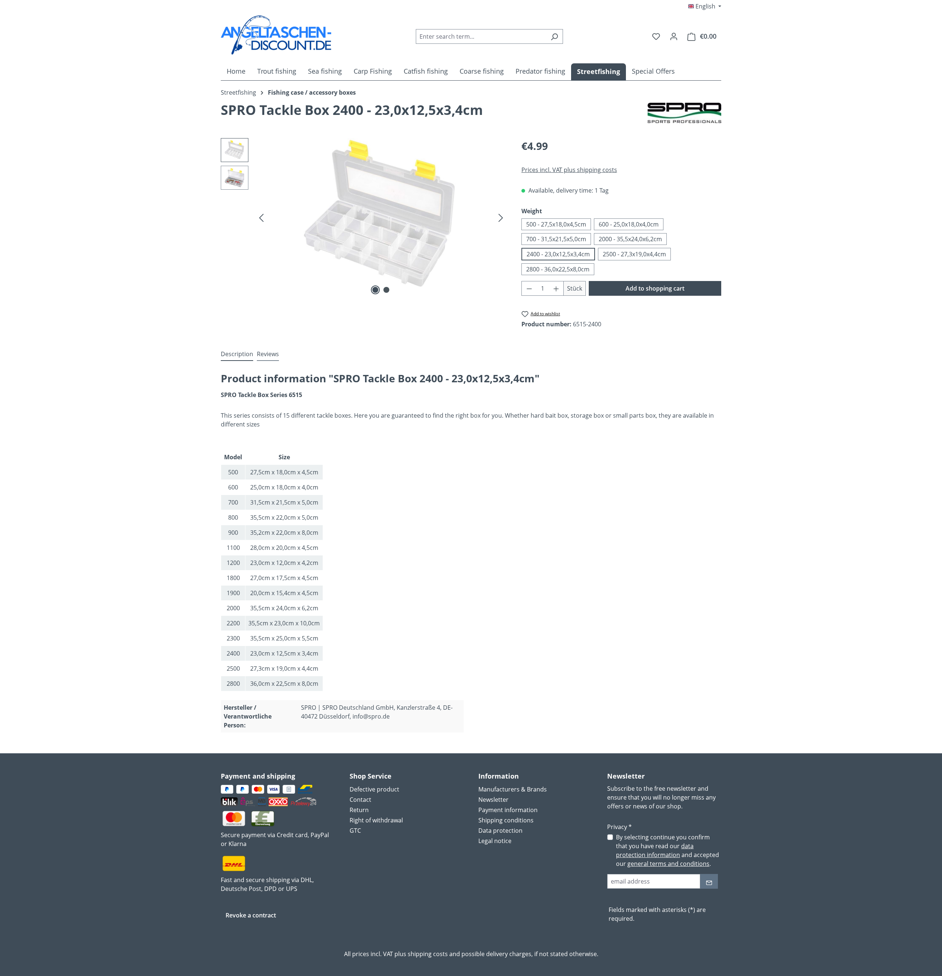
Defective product (374, 789)
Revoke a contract (251, 915)
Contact (360, 800)
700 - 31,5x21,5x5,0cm (556, 239)
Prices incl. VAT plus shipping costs (569, 170)
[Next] (500, 217)
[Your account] (674, 36)
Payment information (508, 810)
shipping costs (428, 954)
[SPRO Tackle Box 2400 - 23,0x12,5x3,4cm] (381, 217)
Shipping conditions (506, 820)
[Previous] (261, 217)
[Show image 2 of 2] (386, 290)
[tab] (237, 354)
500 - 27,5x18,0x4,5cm (556, 224)
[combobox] (481, 36)
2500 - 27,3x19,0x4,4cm (634, 254)
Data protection (500, 830)
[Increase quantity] (556, 288)
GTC (355, 830)
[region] (363, 217)
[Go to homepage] (276, 35)
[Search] (554, 36)
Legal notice (494, 841)
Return (359, 810)
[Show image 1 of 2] (375, 290)
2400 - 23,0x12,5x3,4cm (558, 254)
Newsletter (493, 800)
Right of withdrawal (376, 820)
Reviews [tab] (268, 354)
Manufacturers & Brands (512, 789)
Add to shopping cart (655, 288)
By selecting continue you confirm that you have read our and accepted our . (667, 850)
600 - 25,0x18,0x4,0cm (629, 224)
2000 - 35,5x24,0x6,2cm (630, 239)
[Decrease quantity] (529, 288)
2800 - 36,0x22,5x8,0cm (557, 269)
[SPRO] (684, 113)
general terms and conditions (668, 864)
